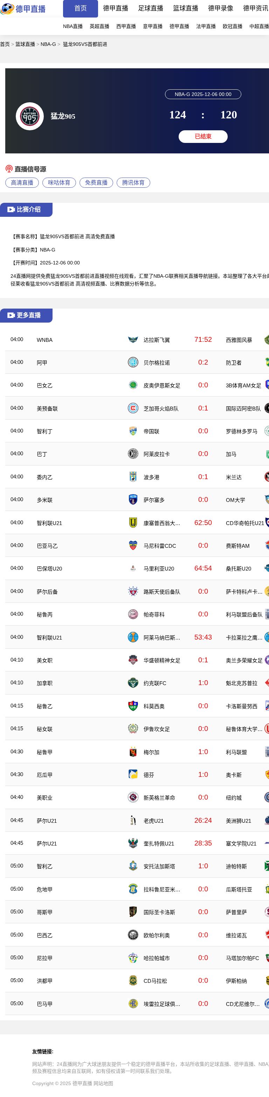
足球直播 (150, 8)
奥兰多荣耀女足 (244, 660)
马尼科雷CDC (160, 546)
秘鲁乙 (45, 706)
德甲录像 (220, 8)
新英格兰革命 (159, 798)
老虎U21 (154, 821)
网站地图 (103, 1083)
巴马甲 (45, 1004)
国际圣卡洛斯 (159, 912)
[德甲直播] (23, 16)
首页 (80, 8)
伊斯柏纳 (236, 981)
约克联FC (155, 683)
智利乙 (45, 866)
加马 (231, 454)
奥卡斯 (234, 775)
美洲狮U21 (238, 821)
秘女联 (45, 729)
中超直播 (259, 26)
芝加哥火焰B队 (161, 409)
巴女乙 (45, 385)
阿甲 (42, 363)
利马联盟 (236, 752)
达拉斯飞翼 (157, 340)
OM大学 (235, 500)
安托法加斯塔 (159, 866)
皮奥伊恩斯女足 (162, 385)
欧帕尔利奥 (157, 935)
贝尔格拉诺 (157, 363)
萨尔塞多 (154, 500)
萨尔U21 (47, 821)
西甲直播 (126, 26)
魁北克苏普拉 (241, 683)
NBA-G (48, 44)
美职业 (45, 798)
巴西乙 (45, 935)
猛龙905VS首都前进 (85, 44)
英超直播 (99, 26)
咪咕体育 (59, 183)
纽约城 (234, 798)
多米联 (45, 500)
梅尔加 (151, 752)
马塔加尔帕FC (242, 958)
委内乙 (45, 477)
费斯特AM (238, 546)
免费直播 (96, 183)
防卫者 (234, 363)
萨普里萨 (236, 912)
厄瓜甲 (45, 775)
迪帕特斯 (236, 866)
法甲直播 (206, 26)
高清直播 (22, 183)
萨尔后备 (47, 592)
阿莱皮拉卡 (157, 454)
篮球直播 (185, 8)
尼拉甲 (45, 958)
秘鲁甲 (45, 752)
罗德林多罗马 (241, 431)
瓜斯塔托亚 (239, 889)
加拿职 (45, 683)
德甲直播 (115, 8)
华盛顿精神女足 (162, 660)
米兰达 (234, 477)
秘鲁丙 (45, 615)
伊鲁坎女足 (157, 729)
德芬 (149, 775)
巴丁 (42, 454)
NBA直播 (73, 26)
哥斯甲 (45, 912)
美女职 (45, 660)
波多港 (151, 477)
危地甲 (45, 889)
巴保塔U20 (49, 569)
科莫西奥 (154, 706)
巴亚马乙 (47, 546)
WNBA (45, 340)
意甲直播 (153, 26)
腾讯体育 (133, 183)
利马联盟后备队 (244, 615)
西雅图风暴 (239, 340)
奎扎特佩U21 (159, 844)
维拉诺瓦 (236, 935)
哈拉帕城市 (157, 958)
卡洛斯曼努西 (241, 706)
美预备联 (47, 409)
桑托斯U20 (238, 569)
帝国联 (151, 431)
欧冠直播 (232, 26)
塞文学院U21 (241, 844)
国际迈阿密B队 (243, 409)
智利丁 (45, 431)
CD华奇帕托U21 (245, 523)
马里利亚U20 (159, 569)
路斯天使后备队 (162, 592)
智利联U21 (49, 523)
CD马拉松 (155, 981)
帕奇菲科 (154, 615)
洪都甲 (45, 981)
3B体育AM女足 (243, 385)
